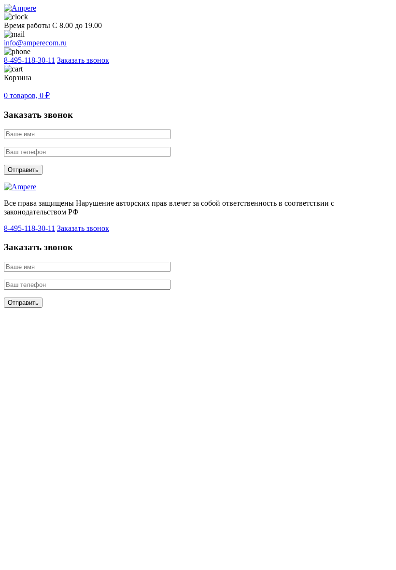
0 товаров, (27, 95)
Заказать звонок (83, 60)
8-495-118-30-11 (29, 60)
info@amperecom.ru (35, 43)
